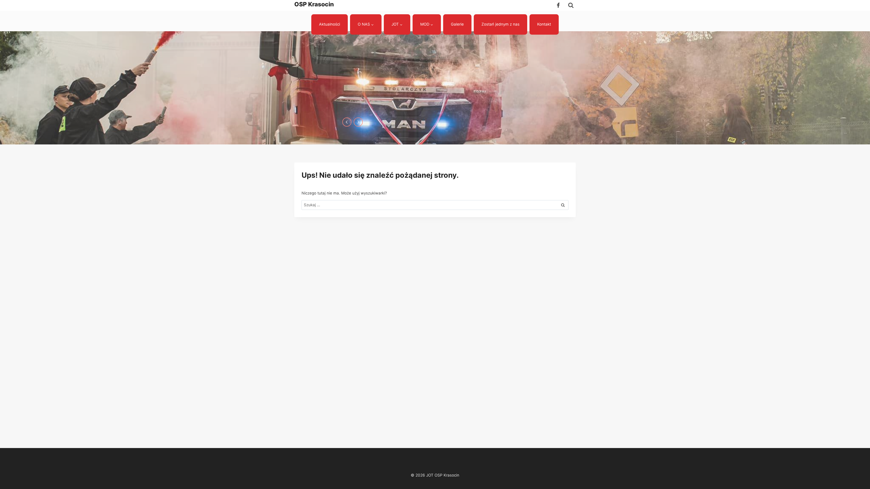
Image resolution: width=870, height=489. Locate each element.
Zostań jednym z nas (500, 24)
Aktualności (329, 24)
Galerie (457, 24)
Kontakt (544, 24)
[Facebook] (558, 5)
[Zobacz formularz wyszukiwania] (571, 5)
